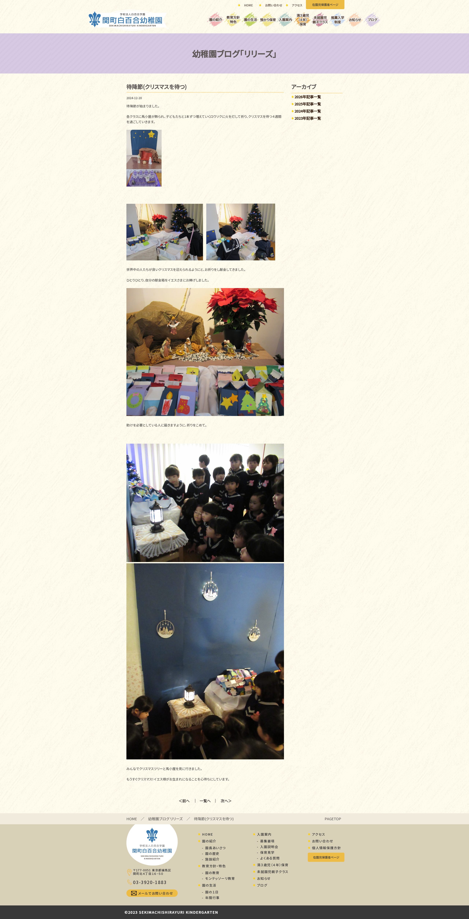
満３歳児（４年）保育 (303, 19)
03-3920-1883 (150, 882)
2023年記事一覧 (308, 118)
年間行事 (212, 898)
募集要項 (267, 841)
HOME (248, 5)
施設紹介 (212, 859)
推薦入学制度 (337, 19)
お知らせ (355, 19)
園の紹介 (215, 19)
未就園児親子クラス (320, 19)
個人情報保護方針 (326, 848)
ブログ (372, 19)
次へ (224, 801)
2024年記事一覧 (308, 111)
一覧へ (205, 801)
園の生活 (250, 19)
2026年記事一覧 (308, 96)
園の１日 (212, 892)
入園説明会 (269, 847)
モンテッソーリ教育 (220, 878)
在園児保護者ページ (325, 4)
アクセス (297, 5)
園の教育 (212, 873)
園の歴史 (212, 854)
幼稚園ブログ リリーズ (165, 818)
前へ (186, 801)
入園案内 (285, 19)
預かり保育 (268, 19)
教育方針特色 (233, 19)
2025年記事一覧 (308, 103)
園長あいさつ (215, 848)
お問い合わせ (273, 5)
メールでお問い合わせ (155, 893)
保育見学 (267, 852)
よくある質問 (270, 858)
